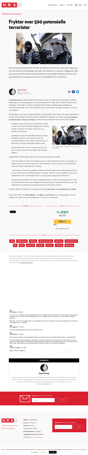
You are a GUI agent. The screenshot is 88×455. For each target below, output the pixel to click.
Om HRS (70, 5)
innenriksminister (72, 241)
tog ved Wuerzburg (49, 189)
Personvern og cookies (8, 428)
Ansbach (33, 241)
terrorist (50, 245)
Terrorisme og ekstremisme (11, 14)
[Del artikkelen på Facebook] (73, 91)
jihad (22, 245)
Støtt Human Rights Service (10, 425)
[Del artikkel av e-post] (69, 91)
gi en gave (64, 195)
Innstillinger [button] (43, 452)
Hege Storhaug (21, 90)
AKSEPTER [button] (53, 452)
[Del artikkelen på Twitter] (77, 91)
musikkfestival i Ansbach (68, 189)
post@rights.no (32, 423)
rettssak (40, 245)
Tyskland (59, 245)
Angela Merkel (22, 241)
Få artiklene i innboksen (42, 395)
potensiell (31, 245)
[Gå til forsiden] (10, 420)
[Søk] (85, 5)
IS (15, 245)
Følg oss (62, 5)
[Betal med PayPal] (62, 222)
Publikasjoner (52, 5)
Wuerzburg (70, 245)
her (43, 197)
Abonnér (62, 400)
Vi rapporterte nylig (15, 100)
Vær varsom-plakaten (36, 437)
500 (12, 241)
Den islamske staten (46, 241)
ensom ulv (59, 241)
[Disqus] (44, 286)
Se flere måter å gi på (61, 228)
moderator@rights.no (26, 262)
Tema (80, 5)
